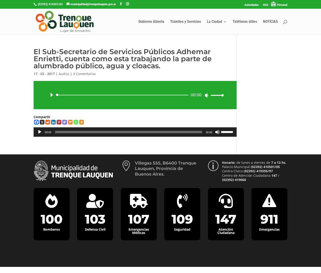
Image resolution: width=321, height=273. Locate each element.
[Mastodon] (64, 122)
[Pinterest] (59, 122)
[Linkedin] (53, 122)
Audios (64, 74)
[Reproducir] (51, 95)
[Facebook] (36, 122)
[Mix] (70, 122)
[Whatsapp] (76, 122)
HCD (265, 5)
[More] (81, 122)
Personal (282, 5)
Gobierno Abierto (151, 22)
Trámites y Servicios (185, 22)
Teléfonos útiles (245, 22)
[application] (135, 95)
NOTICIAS (270, 22)
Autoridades (251, 5)
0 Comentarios (84, 74)
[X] (42, 122)
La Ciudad (214, 22)
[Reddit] (47, 122)
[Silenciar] (206, 95)
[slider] (216, 95)
